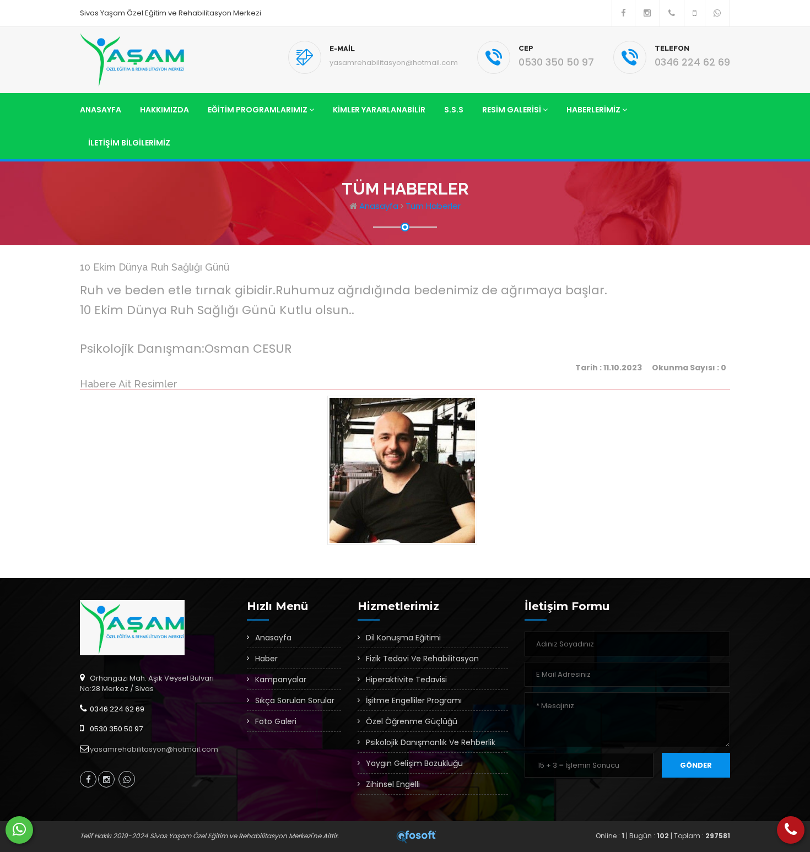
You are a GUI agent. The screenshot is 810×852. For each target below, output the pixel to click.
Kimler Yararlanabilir (379, 109)
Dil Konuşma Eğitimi (403, 637)
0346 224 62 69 (692, 62)
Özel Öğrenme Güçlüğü (411, 721)
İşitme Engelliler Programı (414, 700)
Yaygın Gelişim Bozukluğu (414, 763)
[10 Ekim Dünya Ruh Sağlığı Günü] (404, 472)
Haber (266, 658)
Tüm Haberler (433, 206)
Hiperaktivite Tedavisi (406, 679)
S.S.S (453, 109)
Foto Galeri (275, 721)
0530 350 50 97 (556, 62)
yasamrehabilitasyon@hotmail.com (394, 62)
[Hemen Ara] (790, 830)
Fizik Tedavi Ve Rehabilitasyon (422, 658)
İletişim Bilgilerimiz (129, 142)
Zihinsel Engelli (393, 784)
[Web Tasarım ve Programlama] (417, 835)
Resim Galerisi (512, 109)
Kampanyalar (280, 679)
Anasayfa (100, 109)
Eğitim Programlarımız (258, 109)
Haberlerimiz (594, 109)
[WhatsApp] (19, 830)
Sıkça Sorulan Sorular (294, 700)
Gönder (696, 765)
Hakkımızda (164, 109)
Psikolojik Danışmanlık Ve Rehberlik (430, 742)
